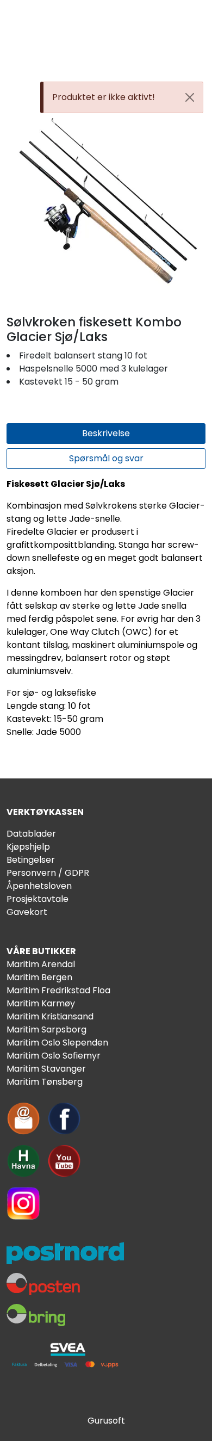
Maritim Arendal (41, 964)
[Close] (190, 97)
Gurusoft (106, 1420)
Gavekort (27, 912)
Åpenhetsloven (39, 886)
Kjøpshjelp (28, 846)
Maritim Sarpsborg (46, 1029)
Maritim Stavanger (46, 1068)
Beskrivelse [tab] (106, 433)
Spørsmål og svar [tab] (106, 458)
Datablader (31, 833)
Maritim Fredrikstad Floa (58, 990)
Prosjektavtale (37, 899)
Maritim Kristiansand (50, 1016)
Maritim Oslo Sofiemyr (54, 1055)
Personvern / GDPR (48, 873)
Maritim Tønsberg (45, 1081)
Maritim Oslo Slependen (57, 1042)
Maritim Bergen (39, 977)
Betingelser (31, 860)
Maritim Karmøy (41, 1003)
